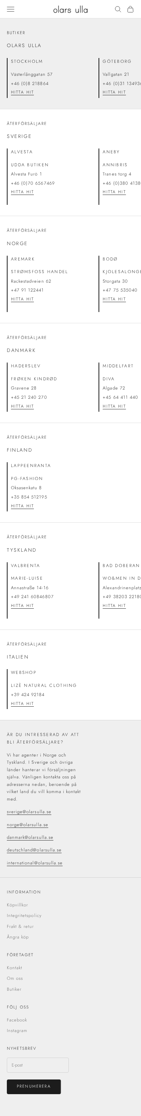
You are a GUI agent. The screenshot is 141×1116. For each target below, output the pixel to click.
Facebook (17, 1020)
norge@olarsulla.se (27, 824)
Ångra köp (18, 937)
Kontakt (14, 967)
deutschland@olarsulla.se (34, 850)
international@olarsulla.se (35, 863)
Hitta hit (22, 92)
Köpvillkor (17, 905)
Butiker (14, 989)
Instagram (17, 1030)
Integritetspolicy (24, 915)
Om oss (15, 978)
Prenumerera (34, 1086)
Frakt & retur (20, 926)
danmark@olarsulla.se (30, 837)
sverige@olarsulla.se (29, 811)
